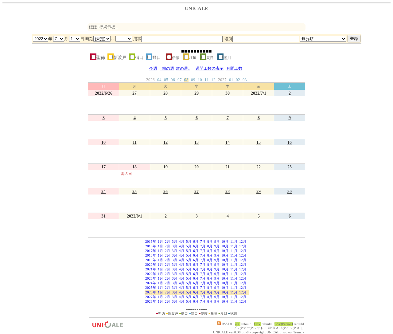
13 (196, 142)
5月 (188, 241)
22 (258, 166)
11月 (233, 241)
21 (227, 166)
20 (196, 166)
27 (134, 93)
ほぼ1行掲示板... (103, 27)
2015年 (150, 241)
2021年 (150, 269)
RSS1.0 (226, 324)
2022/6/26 (103, 93)
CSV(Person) (283, 324)
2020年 (150, 264)
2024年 (150, 283)
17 (103, 166)
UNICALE (220, 332)
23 (289, 166)
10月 (224, 241)
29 (196, 93)
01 (231, 80)
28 (165, 93)
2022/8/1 (134, 216)
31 (103, 216)
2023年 (150, 278)
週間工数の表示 (210, 68)
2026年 (150, 292)
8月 (209, 241)
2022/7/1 (258, 93)
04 (159, 80)
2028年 (150, 301)
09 (193, 80)
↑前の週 (167, 68)
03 (245, 80)
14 (227, 142)
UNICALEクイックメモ (285, 328)
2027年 (150, 297)
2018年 (150, 255)
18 (134, 166)
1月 (160, 241)
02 (238, 80)
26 (165, 191)
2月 (167, 241)
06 (173, 80)
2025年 (150, 287)
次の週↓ (183, 68)
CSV (257, 324)
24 (103, 191)
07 (179, 80)
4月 (181, 241)
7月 (202, 241)
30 (227, 93)
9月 (217, 241)
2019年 (150, 260)
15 (258, 142)
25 (134, 191)
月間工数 (234, 68)
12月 (242, 241)
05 (166, 80)
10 (200, 80)
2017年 (150, 251)
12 (213, 80)
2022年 (150, 274)
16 (289, 142)
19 (165, 166)
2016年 (150, 246)
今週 (153, 68)
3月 (174, 241)
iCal (237, 324)
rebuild (246, 324)
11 (206, 80)
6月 (195, 241)
